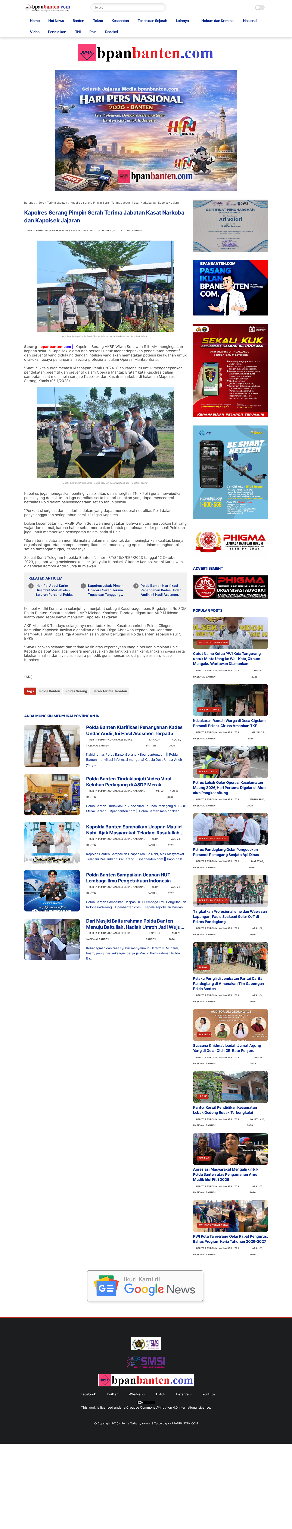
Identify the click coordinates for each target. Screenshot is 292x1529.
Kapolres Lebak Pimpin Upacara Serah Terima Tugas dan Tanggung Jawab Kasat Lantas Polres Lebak (105, 590)
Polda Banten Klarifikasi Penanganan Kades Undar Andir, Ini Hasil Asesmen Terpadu (161, 590)
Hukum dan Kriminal (217, 21)
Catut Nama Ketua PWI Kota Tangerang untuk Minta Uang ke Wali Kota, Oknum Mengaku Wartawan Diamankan (227, 658)
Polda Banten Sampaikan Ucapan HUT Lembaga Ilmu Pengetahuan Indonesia (128, 878)
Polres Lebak (208, 771)
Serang (204, 1158)
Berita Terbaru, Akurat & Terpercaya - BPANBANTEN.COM (159, 1423)
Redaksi (111, 32)
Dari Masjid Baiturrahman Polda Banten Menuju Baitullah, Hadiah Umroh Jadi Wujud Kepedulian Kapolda (134, 924)
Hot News (56, 21)
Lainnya (182, 21)
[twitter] (36, 702)
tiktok (160, 1394)
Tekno (98, 21)
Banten (78, 21)
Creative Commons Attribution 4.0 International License (168, 1407)
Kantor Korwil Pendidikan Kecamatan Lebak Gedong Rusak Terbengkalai (225, 1110)
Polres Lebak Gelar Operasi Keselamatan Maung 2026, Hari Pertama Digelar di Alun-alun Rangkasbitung (230, 787)
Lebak (203, 1096)
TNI (78, 32)
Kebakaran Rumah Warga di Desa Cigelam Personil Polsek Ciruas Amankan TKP (229, 723)
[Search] (162, 7)
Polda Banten (49, 691)
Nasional (250, 21)
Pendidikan (57, 32)
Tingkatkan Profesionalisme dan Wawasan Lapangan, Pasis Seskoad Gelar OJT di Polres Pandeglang (230, 916)
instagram (184, 1394)
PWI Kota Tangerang (213, 642)
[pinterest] (53, 702)
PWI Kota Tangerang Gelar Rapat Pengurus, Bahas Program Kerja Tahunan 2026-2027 (230, 1239)
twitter (112, 1394)
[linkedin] (62, 702)
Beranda (29, 202)
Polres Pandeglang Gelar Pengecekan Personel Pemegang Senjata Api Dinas (226, 852)
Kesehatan (120, 21)
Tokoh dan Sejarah (152, 21)
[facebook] (28, 702)
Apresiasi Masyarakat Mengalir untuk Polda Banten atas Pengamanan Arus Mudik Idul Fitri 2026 (225, 1174)
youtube (208, 1394)
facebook (88, 1394)
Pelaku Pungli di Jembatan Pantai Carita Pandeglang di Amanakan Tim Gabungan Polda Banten (228, 983)
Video (34, 32)
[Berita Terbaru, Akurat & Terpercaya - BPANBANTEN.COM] (47, 10)
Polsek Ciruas (209, 709)
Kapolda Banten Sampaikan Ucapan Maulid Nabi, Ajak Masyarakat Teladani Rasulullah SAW (133, 830)
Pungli (203, 967)
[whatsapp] (45, 702)
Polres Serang (76, 691)
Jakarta (204, 1034)
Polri (92, 32)
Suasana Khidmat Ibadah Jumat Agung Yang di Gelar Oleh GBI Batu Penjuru (227, 1048)
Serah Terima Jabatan (52, 202)
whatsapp (137, 1394)
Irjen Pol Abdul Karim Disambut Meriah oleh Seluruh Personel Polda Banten (54, 590)
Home (35, 21)
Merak (160, 790)
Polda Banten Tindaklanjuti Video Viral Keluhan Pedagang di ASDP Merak (128, 782)
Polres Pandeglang (213, 838)
